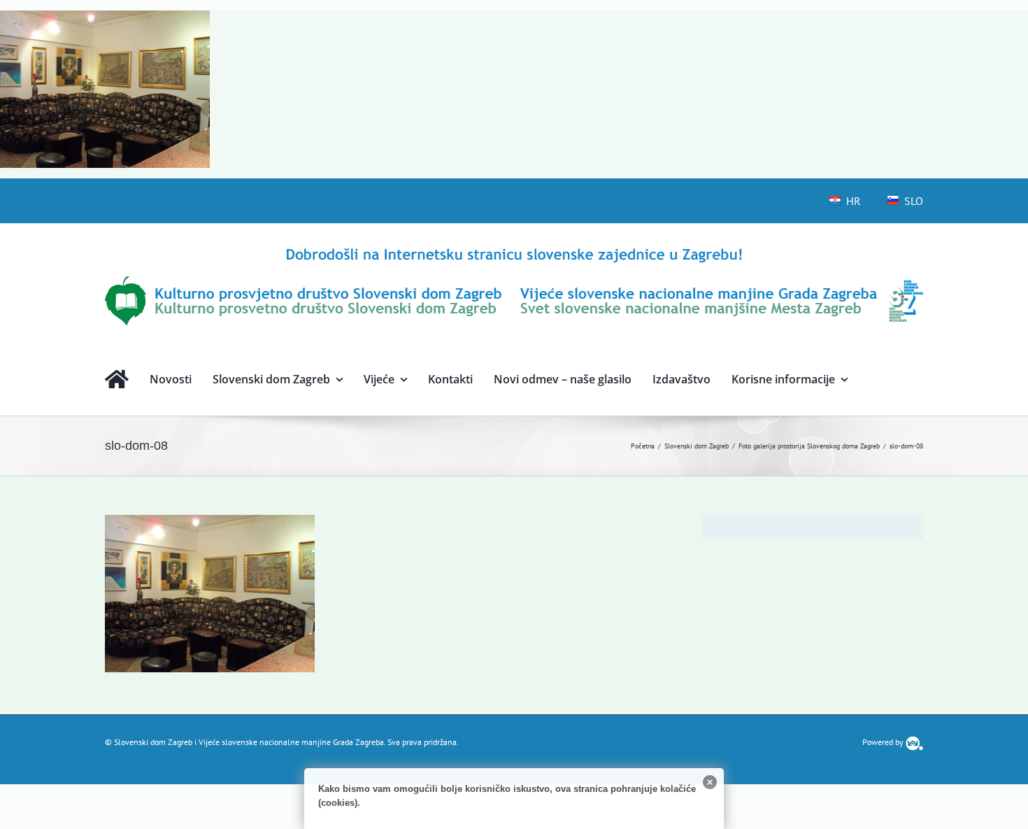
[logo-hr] (514, 250)
